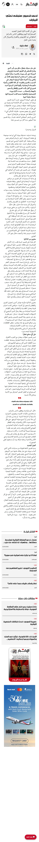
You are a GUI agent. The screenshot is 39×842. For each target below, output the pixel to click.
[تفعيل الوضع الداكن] (21, 4)
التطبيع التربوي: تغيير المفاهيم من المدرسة (21, 569)
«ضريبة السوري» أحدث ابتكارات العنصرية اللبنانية (20, 622)
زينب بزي (35, 628)
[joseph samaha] (3, 4)
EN (17, 4)
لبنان (35, 26)
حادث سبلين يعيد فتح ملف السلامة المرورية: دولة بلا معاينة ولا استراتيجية (20, 607)
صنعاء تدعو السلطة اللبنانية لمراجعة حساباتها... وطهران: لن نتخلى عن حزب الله (21, 541)
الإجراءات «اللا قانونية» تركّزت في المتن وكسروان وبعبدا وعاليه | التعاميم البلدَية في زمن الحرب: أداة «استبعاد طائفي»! (20, 637)
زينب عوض (34, 613)
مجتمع (29, 26)
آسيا (35, 537)
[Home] (31, 4)
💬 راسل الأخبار (30, 837)
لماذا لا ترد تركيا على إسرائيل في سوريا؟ (20, 555)
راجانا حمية (34, 643)
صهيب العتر (34, 559)
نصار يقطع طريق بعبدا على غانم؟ (22, 583)
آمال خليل (24, 45)
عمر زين (35, 574)
